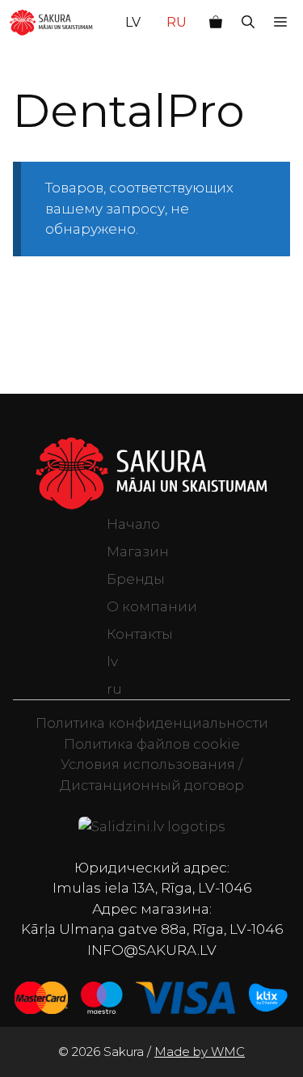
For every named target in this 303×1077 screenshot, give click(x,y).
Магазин (138, 551)
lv (133, 22)
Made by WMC (199, 1051)
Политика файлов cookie (152, 744)
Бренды (136, 579)
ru (176, 22)
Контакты (140, 634)
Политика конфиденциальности (152, 723)
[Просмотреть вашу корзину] (216, 22)
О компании (152, 606)
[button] (248, 22)
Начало (133, 524)
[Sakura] (51, 22)
